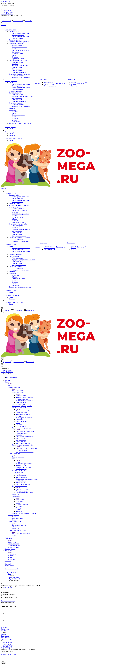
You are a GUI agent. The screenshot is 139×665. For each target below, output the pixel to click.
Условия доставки (6, 639)
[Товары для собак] (20, 28)
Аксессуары (20, 499)
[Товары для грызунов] (20, 130)
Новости (3, 631)
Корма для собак (21, 395)
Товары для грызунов (19, 525)
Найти (3, 663)
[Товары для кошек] (20, 79)
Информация (5, 636)
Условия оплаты (6, 637)
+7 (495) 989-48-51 (7, 10)
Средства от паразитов (23, 489)
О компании (12, 554)
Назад (10, 383)
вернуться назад (9, 602)
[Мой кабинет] (1, 23)
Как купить (12, 542)
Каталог (11, 385)
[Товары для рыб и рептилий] (20, 137)
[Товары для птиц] (20, 125)
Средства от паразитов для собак (26, 448)
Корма (18, 462)
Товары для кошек (18, 457)
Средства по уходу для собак (25, 431)
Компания (4, 627)
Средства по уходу (22, 475)
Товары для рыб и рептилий (21, 533)
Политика (4, 634)
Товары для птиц (17, 518)
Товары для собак (17, 390)
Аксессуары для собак (23, 411)
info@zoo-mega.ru (8, 587)
